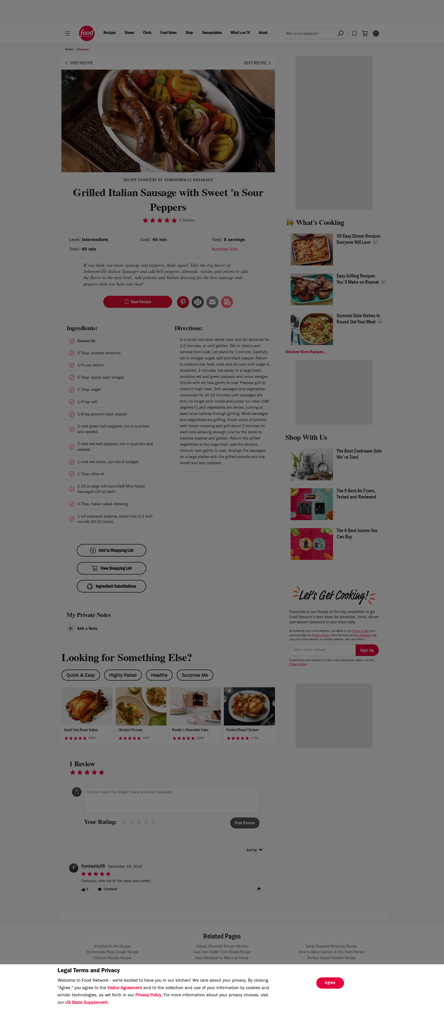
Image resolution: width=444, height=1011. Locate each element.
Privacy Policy (148, 995)
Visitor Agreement (124, 988)
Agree (330, 983)
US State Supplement (86, 1003)
